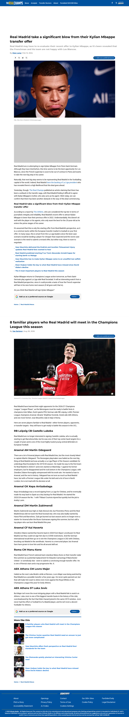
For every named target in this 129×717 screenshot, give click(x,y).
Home (16, 304)
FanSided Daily (108, 698)
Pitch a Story (19, 702)
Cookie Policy (87, 702)
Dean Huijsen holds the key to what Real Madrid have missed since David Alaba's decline (47, 266)
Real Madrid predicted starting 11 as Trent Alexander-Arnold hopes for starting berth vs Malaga (45, 254)
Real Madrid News (27, 304)
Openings (45, 698)
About (55, 3)
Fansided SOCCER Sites (69, 3)
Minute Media (14, 711)
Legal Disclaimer (108, 702)
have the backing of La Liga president (62, 182)
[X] (116, 3)
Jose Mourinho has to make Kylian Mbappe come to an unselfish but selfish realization (47, 260)
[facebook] (112, 3)
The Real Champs (36, 190)
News (27, 3)
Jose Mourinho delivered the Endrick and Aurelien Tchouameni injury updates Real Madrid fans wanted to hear (45, 248)
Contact (63, 698)
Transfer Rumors (45, 3)
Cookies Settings (67, 706)
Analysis (34, 3)
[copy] (26, 57)
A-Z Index (45, 706)
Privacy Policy (46, 702)
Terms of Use (65, 702)
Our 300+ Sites (88, 698)
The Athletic (38, 212)
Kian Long (17, 53)
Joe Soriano (17, 331)
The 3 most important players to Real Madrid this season (39, 271)
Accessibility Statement (23, 706)
